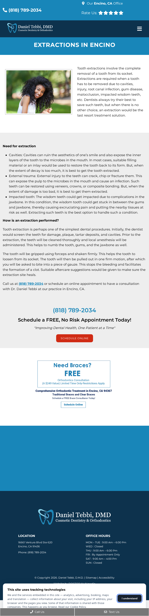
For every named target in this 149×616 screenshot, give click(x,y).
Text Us (113, 612)
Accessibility (106, 577)
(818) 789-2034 (25, 10)
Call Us (39, 612)
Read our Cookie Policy (72, 607)
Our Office (104, 3)
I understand (130, 598)
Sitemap (91, 577)
